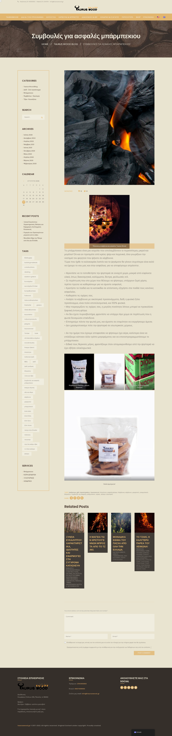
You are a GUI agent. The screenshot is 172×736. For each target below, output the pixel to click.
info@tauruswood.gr (90, 694)
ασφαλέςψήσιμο (112, 492)
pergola (78, 581)
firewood (140, 549)
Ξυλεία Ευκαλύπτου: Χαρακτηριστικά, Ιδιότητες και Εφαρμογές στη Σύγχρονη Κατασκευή (74, 551)
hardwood (70, 581)
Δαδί (150, 556)
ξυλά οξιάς (140, 563)
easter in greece (119, 552)
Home (45, 44)
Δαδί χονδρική (141, 558)
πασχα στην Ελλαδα (119, 558)
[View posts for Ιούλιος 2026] (23, 181)
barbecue (72, 492)
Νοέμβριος (29, 144)
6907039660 (80, 689)
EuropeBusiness (72, 577)
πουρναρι (140, 567)
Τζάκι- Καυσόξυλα (30, 99)
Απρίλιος (29, 141)
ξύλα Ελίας (145, 562)
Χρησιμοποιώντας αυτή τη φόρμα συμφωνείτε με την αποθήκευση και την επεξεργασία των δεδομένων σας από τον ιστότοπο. (109, 647)
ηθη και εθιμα (28, 392)
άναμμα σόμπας (142, 553)
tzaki (147, 551)
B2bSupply (70, 568)
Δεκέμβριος (29, 138)
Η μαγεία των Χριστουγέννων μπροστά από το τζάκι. (97, 543)
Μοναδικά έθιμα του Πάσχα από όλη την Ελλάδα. (119, 543)
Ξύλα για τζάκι (28, 376)
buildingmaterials (73, 570)
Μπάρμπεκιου (28, 93)
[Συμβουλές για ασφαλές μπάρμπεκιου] (109, 127)
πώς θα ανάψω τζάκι (143, 568)
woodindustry (73, 586)
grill (78, 492)
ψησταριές (109, 494)
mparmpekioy (85, 492)
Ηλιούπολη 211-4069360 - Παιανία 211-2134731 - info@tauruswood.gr (41, 2)
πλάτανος (27, 435)
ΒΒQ (25, 362)
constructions (72, 572)
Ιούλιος (28, 135)
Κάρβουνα (121, 492)
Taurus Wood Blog (66, 44)
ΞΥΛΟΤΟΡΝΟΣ (29, 478)
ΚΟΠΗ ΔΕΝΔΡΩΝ (30, 475)
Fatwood (27, 296)
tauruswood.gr (24, 725)
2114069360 (82, 684)
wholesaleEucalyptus (32, 338)
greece (115, 554)
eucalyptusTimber (73, 575)
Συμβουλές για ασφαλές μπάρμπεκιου (83, 494)
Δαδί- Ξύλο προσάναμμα (32, 90)
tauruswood (94, 492)
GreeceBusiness (72, 579)
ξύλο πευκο (145, 565)
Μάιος (28, 154)
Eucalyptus (77, 574)
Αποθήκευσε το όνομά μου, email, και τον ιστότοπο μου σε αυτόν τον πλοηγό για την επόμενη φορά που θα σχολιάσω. (106, 642)
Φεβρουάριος (30, 163)
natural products (30, 319)
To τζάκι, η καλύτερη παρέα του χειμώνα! (143, 541)
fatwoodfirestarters (31, 300)
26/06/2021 (68, 191)
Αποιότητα (103, 492)
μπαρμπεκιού (144, 492)
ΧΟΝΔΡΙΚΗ (28, 481)
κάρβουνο (128, 492)
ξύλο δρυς (27, 421)
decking (69, 574)
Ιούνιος (28, 147)
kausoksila (140, 551)
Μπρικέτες (67, 494)
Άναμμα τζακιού (142, 554)
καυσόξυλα (140, 560)
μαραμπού (135, 492)
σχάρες (98, 494)
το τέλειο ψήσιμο (29, 449)
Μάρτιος (28, 160)
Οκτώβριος (29, 151)
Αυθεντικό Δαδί (142, 556)
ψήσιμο (103, 494)
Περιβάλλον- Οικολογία (32, 96)
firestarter (27, 305)
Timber (68, 583)
